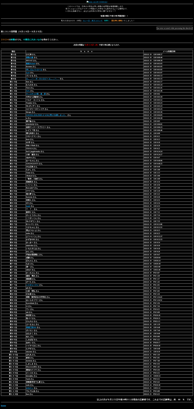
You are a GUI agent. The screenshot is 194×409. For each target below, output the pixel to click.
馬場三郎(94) (31, 327)
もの (28, 73)
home (3, 405)
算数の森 (29, 57)
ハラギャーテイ (32, 285)
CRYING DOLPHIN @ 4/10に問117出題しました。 (46, 115)
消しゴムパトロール (34, 70)
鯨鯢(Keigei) (31, 63)
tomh (28, 206)
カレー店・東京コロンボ (92, 21)
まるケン (29, 388)
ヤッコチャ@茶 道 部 (36, 94)
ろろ (28, 91)
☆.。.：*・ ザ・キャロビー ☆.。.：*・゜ (42, 79)
